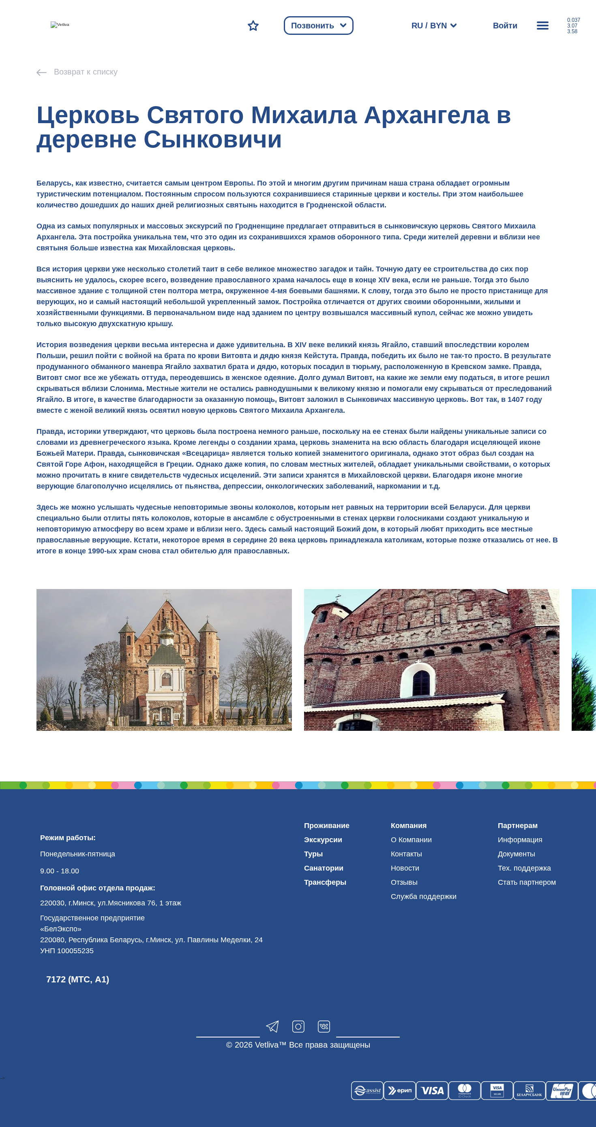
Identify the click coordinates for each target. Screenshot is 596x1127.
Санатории (323, 868)
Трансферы (325, 882)
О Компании (411, 840)
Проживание (326, 826)
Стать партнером (527, 882)
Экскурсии (323, 840)
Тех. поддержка (524, 868)
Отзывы (404, 882)
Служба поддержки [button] (424, 896)
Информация (520, 840)
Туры (313, 854)
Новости (405, 868)
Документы (516, 854)
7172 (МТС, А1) (77, 979)
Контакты (406, 854)
